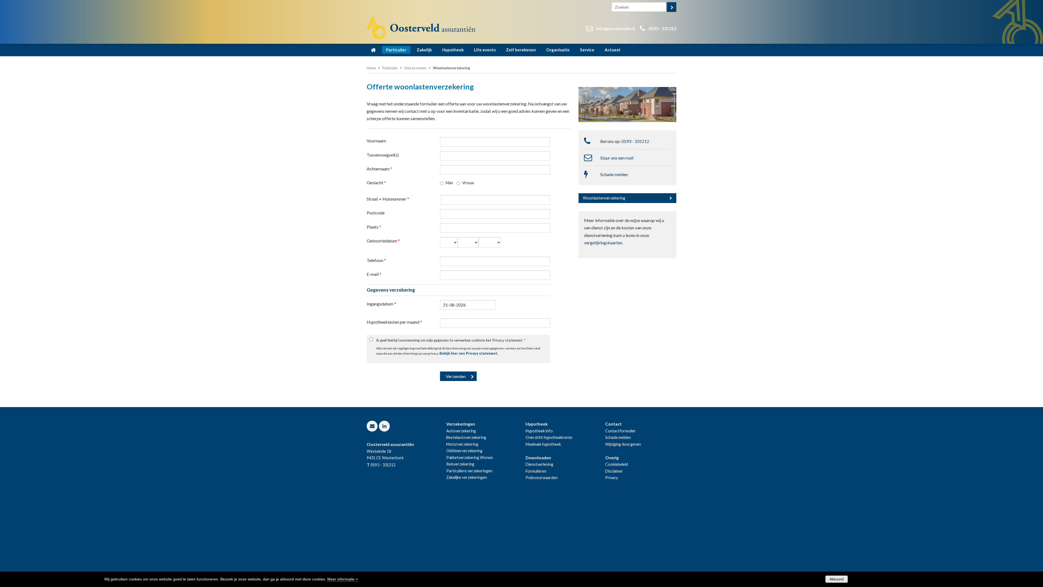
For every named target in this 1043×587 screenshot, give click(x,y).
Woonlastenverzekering (604, 198)
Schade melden (614, 174)
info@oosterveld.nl (615, 28)
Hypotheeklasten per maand (394, 321)
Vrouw (468, 182)
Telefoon (376, 260)
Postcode (376, 212)
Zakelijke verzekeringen (466, 477)
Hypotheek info (539, 431)
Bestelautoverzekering (466, 437)
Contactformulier (620, 431)
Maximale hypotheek (543, 444)
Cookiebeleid (616, 464)
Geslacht (376, 182)
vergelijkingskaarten (603, 242)
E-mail (374, 274)
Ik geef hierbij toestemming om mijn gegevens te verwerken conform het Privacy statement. (450, 340)
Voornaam (376, 140)
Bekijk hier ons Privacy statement (468, 353)
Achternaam (379, 168)
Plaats (374, 226)
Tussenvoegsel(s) (383, 154)
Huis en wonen (415, 68)
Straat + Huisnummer (388, 198)
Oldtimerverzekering (464, 450)
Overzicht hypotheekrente (549, 437)
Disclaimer (614, 471)
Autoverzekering (461, 431)
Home (371, 68)
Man (449, 182)
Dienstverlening (539, 464)
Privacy (611, 477)
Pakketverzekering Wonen (469, 457)
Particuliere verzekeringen (469, 471)
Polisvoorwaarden (542, 477)
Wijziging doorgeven (623, 444)
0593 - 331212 (662, 28)
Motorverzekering (462, 444)
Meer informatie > (342, 579)
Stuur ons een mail (616, 157)
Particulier (390, 68)
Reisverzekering (460, 464)
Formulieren (536, 471)
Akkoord (837, 579)
